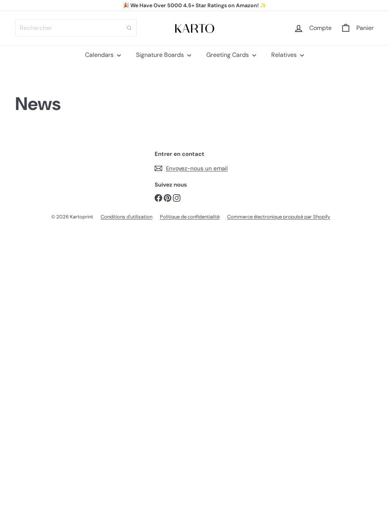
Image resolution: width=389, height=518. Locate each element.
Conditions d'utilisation (126, 216)
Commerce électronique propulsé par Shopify (278, 216)
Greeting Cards (228, 55)
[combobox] (76, 27)
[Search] (129, 27)
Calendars (100, 55)
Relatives (284, 55)
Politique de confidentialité (190, 216)
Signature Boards (160, 55)
